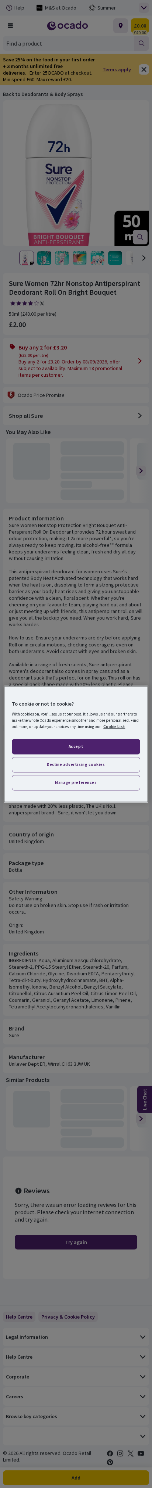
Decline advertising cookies (76, 764)
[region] (76, 744)
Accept (76, 746)
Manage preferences (76, 782)
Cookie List (114, 726)
